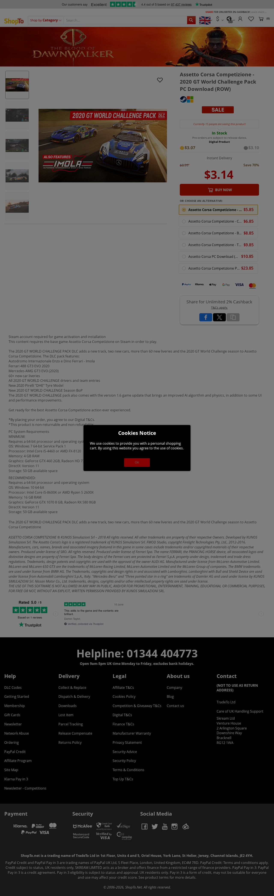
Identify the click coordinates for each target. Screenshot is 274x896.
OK (137, 462)
